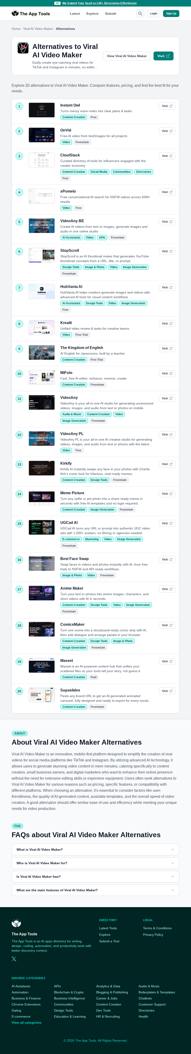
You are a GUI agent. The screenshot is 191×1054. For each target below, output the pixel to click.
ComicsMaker (72, 624)
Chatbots (145, 998)
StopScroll (69, 250)
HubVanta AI (71, 287)
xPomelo (68, 191)
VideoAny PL (72, 434)
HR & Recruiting (108, 1016)
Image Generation (135, 267)
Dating (16, 1010)
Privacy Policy (153, 935)
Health (143, 1016)
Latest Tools (108, 928)
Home (16, 29)
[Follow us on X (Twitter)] (14, 959)
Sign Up (171, 13)
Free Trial (81, 334)
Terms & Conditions (157, 928)
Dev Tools (103, 1010)
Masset (66, 661)
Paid (93, 677)
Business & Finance (26, 998)
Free (94, 117)
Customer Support (152, 1004)
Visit (160, 56)
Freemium (82, 142)
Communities (122, 171)
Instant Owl (70, 105)
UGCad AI (69, 523)
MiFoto (66, 373)
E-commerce (71, 539)
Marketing (92, 539)
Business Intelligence (69, 998)
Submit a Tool (109, 941)
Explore (92, 13)
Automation (20, 992)
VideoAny (69, 398)
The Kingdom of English (81, 348)
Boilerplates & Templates (157, 992)
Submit (110, 13)
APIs (102, 237)
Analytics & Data (108, 986)
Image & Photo (94, 267)
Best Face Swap (74, 559)
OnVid (65, 130)
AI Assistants (71, 237)
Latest (75, 13)
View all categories (26, 1022)
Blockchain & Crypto (69, 992)
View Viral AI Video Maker (127, 56)
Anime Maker (71, 588)
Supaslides (70, 690)
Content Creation (73, 117)
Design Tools (70, 267)
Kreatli (66, 323)
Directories (143, 171)
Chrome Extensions (26, 1004)
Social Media (99, 171)
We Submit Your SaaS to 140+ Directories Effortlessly (99, 3)
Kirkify (66, 463)
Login (153, 13)
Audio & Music (72, 414)
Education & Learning (70, 1016)
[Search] (140, 13)
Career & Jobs (106, 998)
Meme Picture (72, 493)
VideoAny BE (72, 221)
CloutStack (70, 155)
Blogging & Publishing (112, 992)
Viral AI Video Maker (38, 29)
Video (66, 142)
